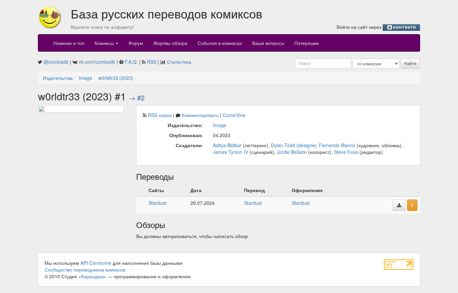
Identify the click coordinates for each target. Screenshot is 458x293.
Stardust (157, 202)
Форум (135, 43)
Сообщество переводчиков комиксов (85, 269)
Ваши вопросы (268, 43)
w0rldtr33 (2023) (115, 77)
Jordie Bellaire (292, 152)
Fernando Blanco (337, 145)
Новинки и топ (68, 43)
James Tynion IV (230, 152)
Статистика (179, 61)
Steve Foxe (346, 152)
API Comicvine (95, 262)
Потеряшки (306, 43)
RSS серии (160, 115)
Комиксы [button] (105, 43)
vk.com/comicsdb (97, 61)
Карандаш (92, 276)
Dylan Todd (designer (293, 145)
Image (85, 77)
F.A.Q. (131, 61)
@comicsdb (56, 61)
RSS (151, 61)
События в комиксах (219, 43)
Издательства (58, 77)
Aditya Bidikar (227, 145)
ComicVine (234, 115)
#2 (141, 97)
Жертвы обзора (170, 43)
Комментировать (200, 115)
